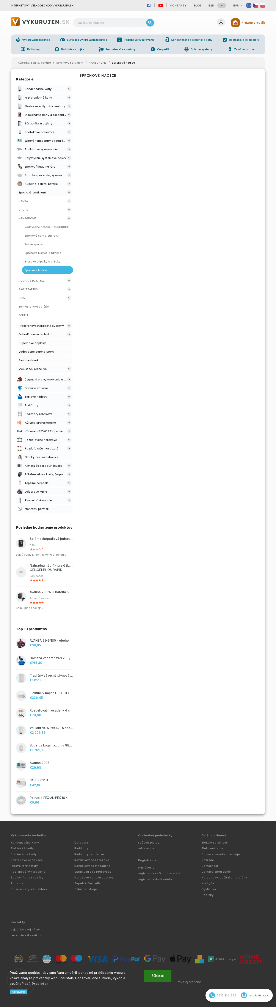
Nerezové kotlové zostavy (94, 877)
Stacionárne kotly (24, 854)
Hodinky (208, 895)
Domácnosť (210, 865)
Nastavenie (18, 991)
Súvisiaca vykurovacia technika (83, 39)
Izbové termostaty (24, 865)
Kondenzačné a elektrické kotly (188, 39)
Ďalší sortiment (214, 835)
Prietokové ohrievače (27, 860)
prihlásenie (146, 867)
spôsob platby (148, 842)
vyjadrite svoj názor (25, 929)
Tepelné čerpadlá (87, 883)
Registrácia (147, 860)
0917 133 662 (223, 995)
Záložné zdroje (240, 49)
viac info (40, 984)
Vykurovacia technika (32, 39)
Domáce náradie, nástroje (221, 854)
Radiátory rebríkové (89, 854)
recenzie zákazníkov (26, 935)
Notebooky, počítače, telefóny (224, 877)
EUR (236, 5)
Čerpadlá (159, 49)
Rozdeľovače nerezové (91, 860)
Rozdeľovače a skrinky (117, 49)
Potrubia (17, 883)
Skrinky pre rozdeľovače (92, 871)
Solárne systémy (198, 49)
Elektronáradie (212, 848)
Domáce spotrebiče (216, 871)
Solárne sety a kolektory (29, 889)
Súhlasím (158, 976)
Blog (198, 5)
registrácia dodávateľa (155, 879)
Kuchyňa (208, 883)
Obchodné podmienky (155, 835)
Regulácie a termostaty (240, 39)
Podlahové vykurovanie (135, 39)
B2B (211, 5)
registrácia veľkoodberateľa (159, 873)
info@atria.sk (255, 995)
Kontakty (178, 5)
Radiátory (30, 49)
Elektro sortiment (214, 842)
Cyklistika (209, 889)
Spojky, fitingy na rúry (27, 877)
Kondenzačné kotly (25, 842)
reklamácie (146, 848)
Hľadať (150, 23)
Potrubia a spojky (69, 49)
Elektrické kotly (22, 848)
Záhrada (208, 860)
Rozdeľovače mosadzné (92, 865)
